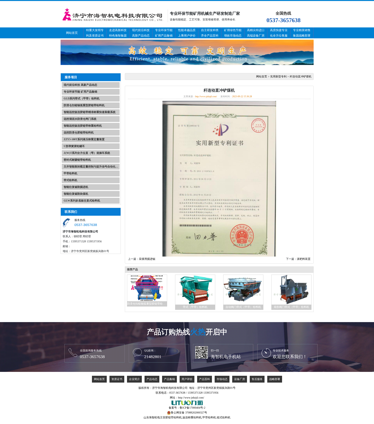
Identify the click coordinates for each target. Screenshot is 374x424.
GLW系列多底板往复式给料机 (82, 200)
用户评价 (187, 379)
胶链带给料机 (173, 417)
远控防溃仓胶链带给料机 (79, 132)
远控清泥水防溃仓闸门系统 (80, 118)
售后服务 (257, 379)
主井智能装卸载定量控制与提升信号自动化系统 (92, 166)
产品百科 (204, 379)
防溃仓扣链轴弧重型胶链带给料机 (84, 105)
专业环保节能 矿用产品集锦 (80, 91)
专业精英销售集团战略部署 (301, 33)
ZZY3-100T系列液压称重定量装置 (84, 139)
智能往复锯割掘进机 (76, 187)
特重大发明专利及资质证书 (95, 33)
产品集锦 (169, 379)
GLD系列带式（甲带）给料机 (82, 98)
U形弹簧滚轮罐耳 (74, 146)
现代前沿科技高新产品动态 (141, 33)
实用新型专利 (278, 76)
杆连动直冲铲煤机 (300, 76)
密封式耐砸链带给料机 (77, 159)
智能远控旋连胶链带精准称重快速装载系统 (90, 112)
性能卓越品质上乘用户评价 (187, 33)
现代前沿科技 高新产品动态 (80, 84)
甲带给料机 (70, 173)
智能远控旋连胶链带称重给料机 (83, 125)
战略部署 (274, 379)
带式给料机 (70, 180)
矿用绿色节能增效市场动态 (233, 33)
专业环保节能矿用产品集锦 (164, 33)
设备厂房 (239, 379)
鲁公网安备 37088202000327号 (189, 412)
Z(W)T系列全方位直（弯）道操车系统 (87, 153)
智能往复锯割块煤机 (76, 193)
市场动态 (222, 379)
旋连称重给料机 (192, 417)
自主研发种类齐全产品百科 (210, 33)
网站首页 (72, 32)
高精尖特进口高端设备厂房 (256, 33)
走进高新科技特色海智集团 (118, 33)
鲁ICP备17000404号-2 (192, 407)
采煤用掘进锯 (147, 259)
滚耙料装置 (303, 259)
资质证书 (116, 379)
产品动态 (151, 379)
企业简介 (134, 379)
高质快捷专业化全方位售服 (279, 33)
